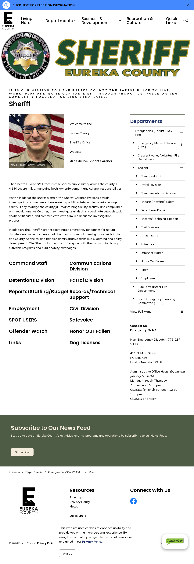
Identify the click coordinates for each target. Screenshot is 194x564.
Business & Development (95, 20)
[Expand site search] (187, 20)
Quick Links (171, 20)
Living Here (27, 20)
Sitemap (76, 497)
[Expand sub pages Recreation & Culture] (159, 20)
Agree (67, 553)
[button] (36, 141)
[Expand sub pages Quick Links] (183, 20)
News (74, 506)
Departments (59, 20)
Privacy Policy (92, 541)
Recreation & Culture (140, 20)
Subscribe (22, 452)
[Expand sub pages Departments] (75, 20)
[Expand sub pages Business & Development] (120, 20)
